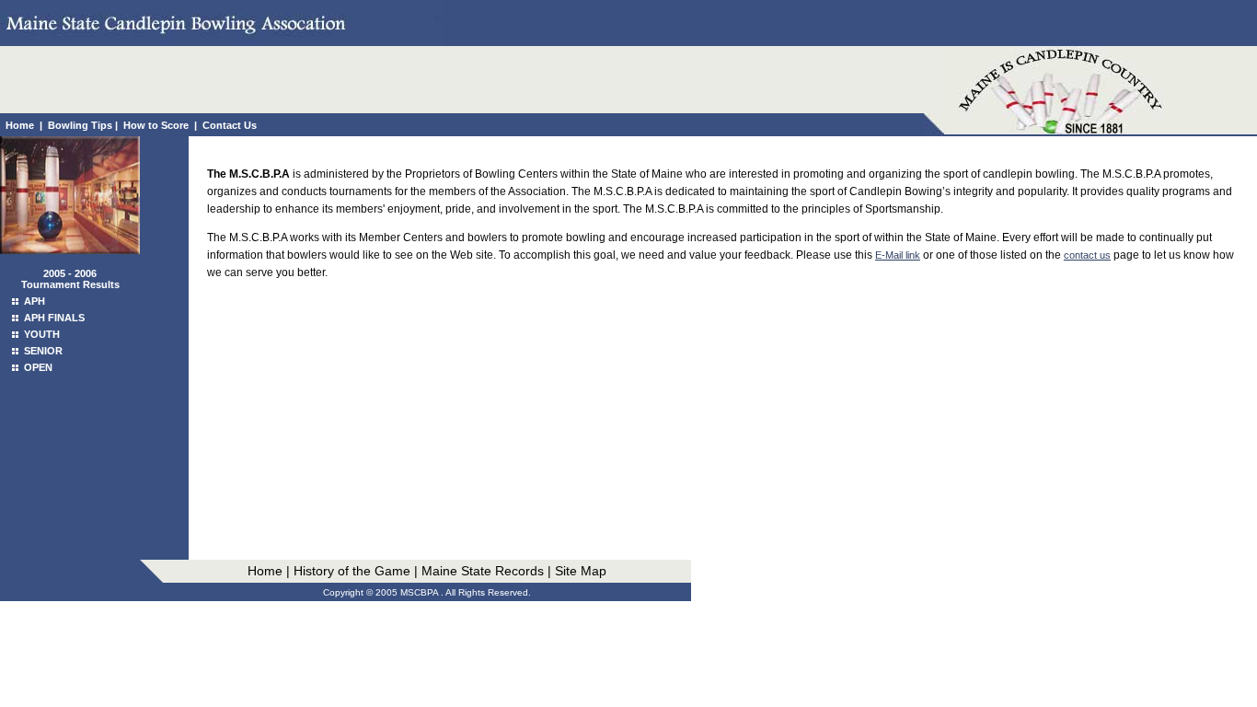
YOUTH (42, 334)
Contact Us (229, 125)
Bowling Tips (80, 125)
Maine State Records (481, 570)
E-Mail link (897, 255)
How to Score (156, 125)
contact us (1087, 255)
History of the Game (352, 570)
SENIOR (43, 350)
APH (34, 301)
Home (20, 125)
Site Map (580, 570)
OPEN (38, 367)
